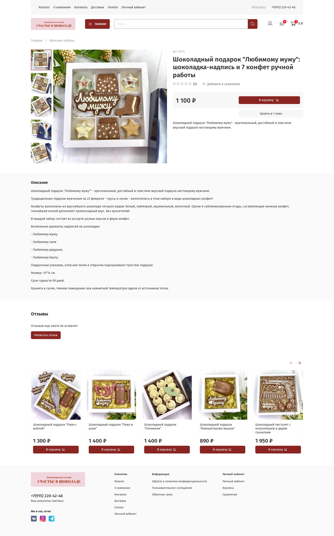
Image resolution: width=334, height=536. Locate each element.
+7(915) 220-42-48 (283, 7)
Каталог (44, 7)
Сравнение (229, 494)
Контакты (81, 7)
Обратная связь (162, 494)
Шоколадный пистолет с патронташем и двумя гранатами (273, 428)
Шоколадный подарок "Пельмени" (160, 426)
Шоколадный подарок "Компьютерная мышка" (217, 426)
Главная (37, 40)
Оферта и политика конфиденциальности (179, 481)
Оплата (113, 7)
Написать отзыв (45, 335)
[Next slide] (41, 158)
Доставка (97, 7)
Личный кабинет (133, 7)
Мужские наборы (61, 40)
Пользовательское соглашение (172, 488)
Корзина (228, 488)
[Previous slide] (61, 106)
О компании (62, 7)
